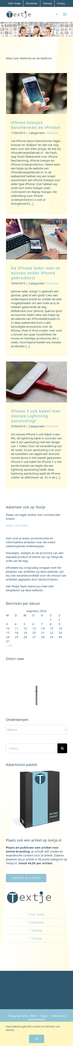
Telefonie (52, 133)
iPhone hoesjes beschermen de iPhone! (36, 125)
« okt (9, 645)
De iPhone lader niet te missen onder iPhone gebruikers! (35, 272)
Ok (37, 1038)
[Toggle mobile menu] (65, 14)
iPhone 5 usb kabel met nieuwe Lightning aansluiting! (35, 415)
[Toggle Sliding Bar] (57, 14)
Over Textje (36, 914)
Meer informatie (17, 525)
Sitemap (36, 930)
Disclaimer (37, 922)
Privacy (37, 938)
